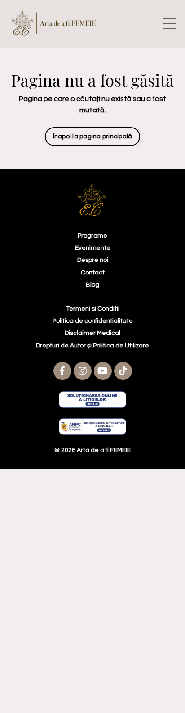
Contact (93, 273)
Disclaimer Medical (92, 333)
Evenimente (92, 248)
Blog (92, 285)
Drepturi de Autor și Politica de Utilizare (92, 346)
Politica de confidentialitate (93, 321)
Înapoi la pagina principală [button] (92, 136)
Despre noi (92, 260)
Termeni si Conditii (92, 309)
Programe (92, 236)
